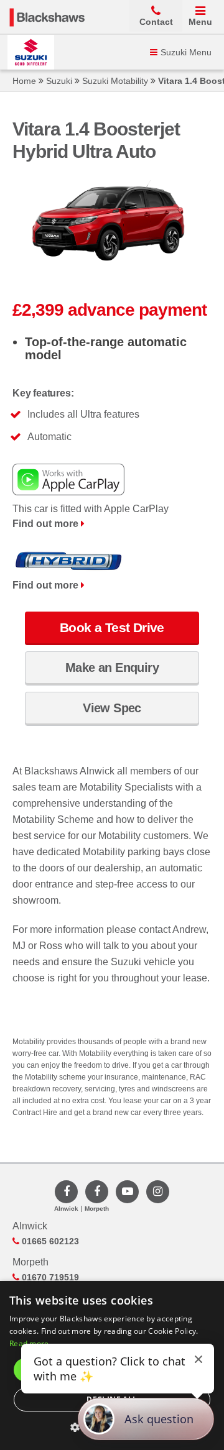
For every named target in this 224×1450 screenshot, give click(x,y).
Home (24, 81)
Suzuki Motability (115, 81)
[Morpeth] (96, 1191)
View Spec (112, 708)
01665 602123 (49, 1241)
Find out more (46, 523)
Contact (156, 22)
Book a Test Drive (112, 627)
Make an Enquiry (112, 667)
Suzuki (59, 81)
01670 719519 (49, 1277)
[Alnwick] (66, 1191)
